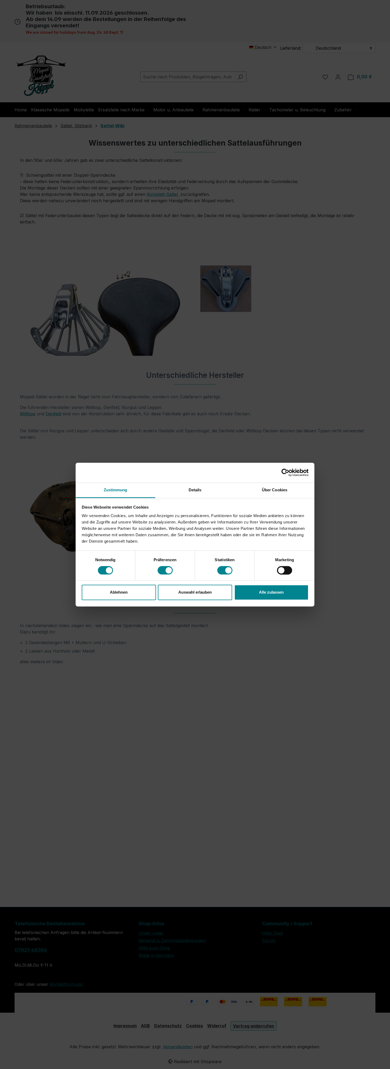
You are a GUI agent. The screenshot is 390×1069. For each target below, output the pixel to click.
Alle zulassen (271, 592)
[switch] (165, 570)
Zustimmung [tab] (115, 490)
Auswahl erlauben (195, 592)
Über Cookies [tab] (274, 490)
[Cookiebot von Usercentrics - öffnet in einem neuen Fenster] (285, 472)
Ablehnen (119, 592)
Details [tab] (195, 490)
